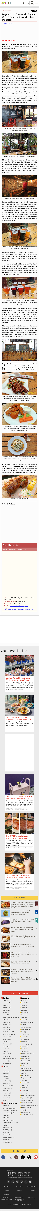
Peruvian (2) (6, 1061)
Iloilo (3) (23, 1032)
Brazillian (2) (6, 1049)
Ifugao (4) (24, 1024)
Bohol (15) (24, 1010)
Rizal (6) (23, 1073)
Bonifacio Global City (11, 691)
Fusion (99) (6, 1015)
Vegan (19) (24, 1110)
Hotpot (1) (6, 1073)
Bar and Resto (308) (8, 1113)
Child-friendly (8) (26, 1093)
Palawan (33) (25, 1056)
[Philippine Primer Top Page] (6, 5)
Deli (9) (5, 1125)
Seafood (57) (6, 1083)
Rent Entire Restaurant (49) (29, 1105)
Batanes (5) (24, 1087)
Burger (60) (6, 1069)
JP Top (26, 3)
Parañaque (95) (25, 1061)
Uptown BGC (20, 691)
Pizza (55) (5, 1076)
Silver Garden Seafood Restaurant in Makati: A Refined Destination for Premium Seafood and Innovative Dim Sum (23, 905)
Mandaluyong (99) (26, 1044)
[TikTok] (22, 1159)
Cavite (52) (24, 1015)
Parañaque (12, 729)
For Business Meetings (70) (29, 1095)
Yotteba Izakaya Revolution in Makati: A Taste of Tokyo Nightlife (22, 945)
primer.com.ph (18, 1204)
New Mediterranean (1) (9, 1058)
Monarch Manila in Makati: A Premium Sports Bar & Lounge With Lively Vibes (22, 954)
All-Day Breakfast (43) (9, 1108)
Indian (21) (6, 1020)
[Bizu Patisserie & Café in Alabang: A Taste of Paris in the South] (5, 941)
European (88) (7, 1007)
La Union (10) (25, 1034)
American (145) (7, 1000)
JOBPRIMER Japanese (32, 1198)
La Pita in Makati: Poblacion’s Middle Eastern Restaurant (20, 962)
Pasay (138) (24, 1063)
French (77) (6, 1012)
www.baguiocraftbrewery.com (19, 606)
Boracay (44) (24, 1012)
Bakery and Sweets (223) (10, 1110)
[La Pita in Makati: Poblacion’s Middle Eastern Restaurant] (5, 966)
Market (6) (6, 1139)
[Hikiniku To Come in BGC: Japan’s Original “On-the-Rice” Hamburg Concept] (5, 975)
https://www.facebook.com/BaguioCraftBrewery (18, 609)
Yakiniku (25, 847)
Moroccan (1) (6, 1056)
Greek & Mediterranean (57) (11, 1017)
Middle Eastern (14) (8, 1032)
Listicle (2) (6, 1105)
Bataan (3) (24, 1005)
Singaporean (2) (7, 1063)
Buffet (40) (6, 1115)
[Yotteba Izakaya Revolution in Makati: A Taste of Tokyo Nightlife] (5, 950)
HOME (5, 23)
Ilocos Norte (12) (26, 1027)
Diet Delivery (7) (7, 1127)
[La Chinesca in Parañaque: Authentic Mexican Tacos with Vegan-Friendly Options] (19, 715)
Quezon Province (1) (27, 1070)
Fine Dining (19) (7, 1130)
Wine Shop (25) (7, 1142)
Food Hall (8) (6, 1132)
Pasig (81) (24, 1066)
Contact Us (32, 1190)
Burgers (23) (6, 1071)
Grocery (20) (6, 1135)
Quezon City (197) (26, 1068)
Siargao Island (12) (26, 1078)
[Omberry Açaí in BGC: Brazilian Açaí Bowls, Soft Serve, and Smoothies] (19, 794)
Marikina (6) (24, 1049)
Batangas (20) (25, 1007)
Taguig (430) (24, 1085)
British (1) (5, 1051)
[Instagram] (16, 1158)
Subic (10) (24, 1080)
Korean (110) (6, 1027)
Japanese (26, 691)
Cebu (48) (24, 1017)
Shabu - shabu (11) (8, 1085)
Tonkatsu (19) (7, 1093)
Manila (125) (24, 1046)
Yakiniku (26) (6, 1095)
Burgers (8, 888)
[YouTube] (30, 1181)
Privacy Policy (19, 1186)
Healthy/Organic (10, 809)
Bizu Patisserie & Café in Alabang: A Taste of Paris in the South (23, 937)
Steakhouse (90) (7, 1088)
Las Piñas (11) (25, 1039)
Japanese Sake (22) (26, 1098)
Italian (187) (6, 1022)
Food (10, 23)
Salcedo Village (13, 847)
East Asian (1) (7, 1053)
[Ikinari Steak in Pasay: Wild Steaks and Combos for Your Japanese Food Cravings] (5, 983)
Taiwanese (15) (7, 1039)
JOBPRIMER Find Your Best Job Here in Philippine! (19, 1199)
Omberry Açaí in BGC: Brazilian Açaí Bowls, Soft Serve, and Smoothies (19, 798)
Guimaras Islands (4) (27, 1022)
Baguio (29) (24, 1003)
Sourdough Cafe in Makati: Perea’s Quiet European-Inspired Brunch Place (22, 921)
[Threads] (29, 1159)
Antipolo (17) (25, 1000)
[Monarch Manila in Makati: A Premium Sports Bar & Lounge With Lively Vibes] (5, 958)
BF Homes (18, 729)
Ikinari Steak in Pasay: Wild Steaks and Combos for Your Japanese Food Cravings (23, 979)
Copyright (6, 1190)
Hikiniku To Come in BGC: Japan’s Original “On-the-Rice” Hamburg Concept (22, 971)
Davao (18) (24, 1020)
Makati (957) (24, 1041)
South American (25, 729)
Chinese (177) (7, 1005)
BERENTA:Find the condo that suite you (6, 1198)
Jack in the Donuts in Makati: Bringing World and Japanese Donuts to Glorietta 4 (20, 912)
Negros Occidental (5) (27, 1053)
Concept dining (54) (8, 1120)
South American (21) (9, 1034)
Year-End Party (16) (27, 1115)
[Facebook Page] (3, 1158)
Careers (19, 1190)
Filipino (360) (6, 1010)
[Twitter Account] (10, 1159)
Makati (20, 847)
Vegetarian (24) (25, 1112)
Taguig (12, 689)
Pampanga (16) (25, 1058)
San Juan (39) (25, 1075)
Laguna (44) (24, 1036)
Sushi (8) (5, 1090)
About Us (6, 1186)
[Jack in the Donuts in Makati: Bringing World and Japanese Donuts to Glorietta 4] (5, 916)
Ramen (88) (6, 1078)
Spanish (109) (7, 1036)
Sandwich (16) (7, 1081)
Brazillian (17, 809)
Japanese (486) (7, 1024)
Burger (26, 887)
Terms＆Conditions (32, 1186)
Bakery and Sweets (18, 689)
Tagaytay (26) (25, 1083)
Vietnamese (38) (7, 1044)
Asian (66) (6, 1046)
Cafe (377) (6, 1118)
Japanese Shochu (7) (27, 1100)
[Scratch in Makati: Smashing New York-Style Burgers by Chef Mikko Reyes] (5, 933)
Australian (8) (7, 1003)
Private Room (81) (26, 1102)
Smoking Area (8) (26, 1107)
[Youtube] (35, 1158)
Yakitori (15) (6, 1098)
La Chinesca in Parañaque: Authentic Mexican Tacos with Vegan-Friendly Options (18, 719)
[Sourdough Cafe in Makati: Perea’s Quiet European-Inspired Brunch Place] (5, 925)
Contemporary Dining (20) (10, 1122)
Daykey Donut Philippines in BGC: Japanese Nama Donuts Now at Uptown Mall (18, 680)
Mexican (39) (6, 1029)
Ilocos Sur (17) (25, 1029)
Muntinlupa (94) (25, 1051)
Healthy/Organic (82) (9, 1137)
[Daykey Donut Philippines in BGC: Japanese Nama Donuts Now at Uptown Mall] (19, 676)
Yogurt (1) (6, 1100)
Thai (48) (5, 1041)
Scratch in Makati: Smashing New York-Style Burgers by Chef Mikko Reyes (22, 929)
